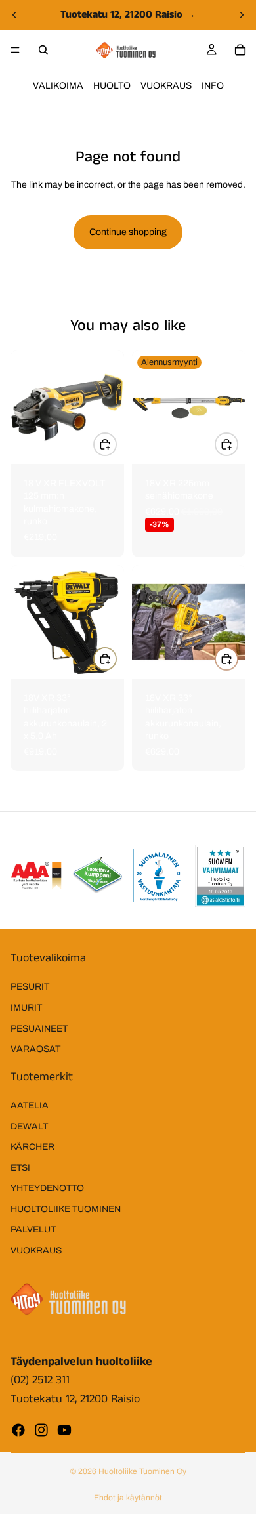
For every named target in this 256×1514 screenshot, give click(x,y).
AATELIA (30, 1105)
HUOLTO (112, 86)
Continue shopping (128, 232)
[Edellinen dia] (14, 15)
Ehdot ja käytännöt (128, 1497)
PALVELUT (33, 1230)
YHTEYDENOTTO (47, 1189)
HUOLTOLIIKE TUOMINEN (66, 1209)
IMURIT (26, 1008)
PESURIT (30, 987)
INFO (213, 86)
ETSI (20, 1168)
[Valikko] (15, 50)
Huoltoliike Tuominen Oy (142, 1471)
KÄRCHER (32, 1147)
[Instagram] (41, 1430)
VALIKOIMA (58, 86)
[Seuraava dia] (241, 15)
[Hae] (43, 49)
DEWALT (29, 1126)
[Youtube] (64, 1430)
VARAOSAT (35, 1049)
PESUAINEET (39, 1029)
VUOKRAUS (166, 86)
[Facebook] (18, 1430)
